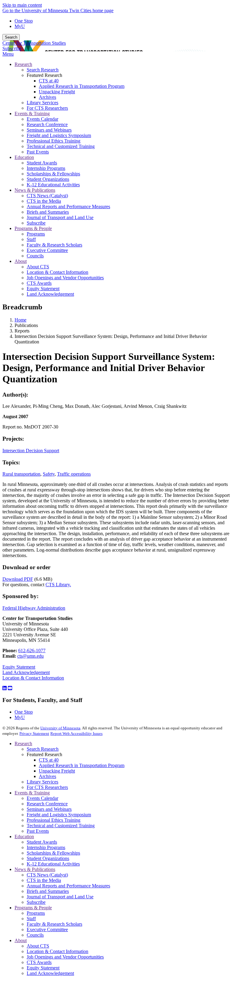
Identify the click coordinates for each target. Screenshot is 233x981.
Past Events (38, 831)
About (21, 940)
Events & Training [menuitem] (32, 113)
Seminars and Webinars (49, 809)
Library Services (42, 781)
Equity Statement (18, 666)
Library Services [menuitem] (42, 102)
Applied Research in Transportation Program (81, 765)
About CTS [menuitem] (38, 266)
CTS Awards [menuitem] (39, 283)
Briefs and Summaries (48, 891)
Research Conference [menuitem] (47, 124)
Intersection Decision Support (30, 450)
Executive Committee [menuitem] (47, 250)
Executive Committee (47, 929)
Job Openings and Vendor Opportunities (65, 956)
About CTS (38, 945)
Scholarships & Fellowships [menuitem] (53, 173)
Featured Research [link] (44, 75)
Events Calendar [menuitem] (42, 119)
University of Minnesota (60, 728)
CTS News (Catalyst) (47, 874)
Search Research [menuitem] (43, 69)
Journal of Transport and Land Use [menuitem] (60, 217)
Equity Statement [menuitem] (43, 288)
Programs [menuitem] (36, 233)
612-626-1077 (32, 650)
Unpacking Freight (57, 770)
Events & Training (32, 792)
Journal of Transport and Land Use (60, 896)
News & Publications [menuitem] (35, 190)
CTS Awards (39, 962)
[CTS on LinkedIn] (4, 688)
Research (23, 743)
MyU (20, 26)
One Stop (24, 20)
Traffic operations (74, 474)
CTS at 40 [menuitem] (49, 80)
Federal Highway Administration (33, 608)
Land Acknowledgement (26, 672)
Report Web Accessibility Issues (76, 733)
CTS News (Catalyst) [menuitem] (47, 195)
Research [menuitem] (23, 64)
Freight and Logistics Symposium (59, 814)
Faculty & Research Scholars (54, 924)
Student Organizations (48, 858)
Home (20, 319)
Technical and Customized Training (61, 825)
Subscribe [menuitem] (36, 222)
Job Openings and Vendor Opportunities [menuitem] (65, 277)
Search (11, 37)
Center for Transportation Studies (34, 43)
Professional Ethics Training (53, 820)
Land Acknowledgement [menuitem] (50, 294)
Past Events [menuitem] (38, 151)
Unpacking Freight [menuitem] (57, 91)
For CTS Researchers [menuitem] (47, 108)
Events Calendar (42, 798)
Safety (49, 474)
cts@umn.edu (30, 656)
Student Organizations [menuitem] (48, 179)
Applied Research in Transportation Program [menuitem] (81, 86)
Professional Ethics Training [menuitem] (53, 140)
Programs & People (33, 907)
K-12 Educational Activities (53, 863)
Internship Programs (46, 847)
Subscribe (11, 48)
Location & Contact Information (33, 677)
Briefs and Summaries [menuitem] (48, 212)
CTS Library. (58, 584)
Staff (31, 918)
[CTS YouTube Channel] (10, 688)
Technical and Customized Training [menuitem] (61, 146)
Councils (35, 935)
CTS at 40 (49, 759)
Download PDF (17, 579)
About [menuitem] (21, 261)
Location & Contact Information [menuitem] (57, 272)
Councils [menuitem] (35, 255)
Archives (47, 776)
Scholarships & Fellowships (53, 852)
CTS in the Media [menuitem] (44, 201)
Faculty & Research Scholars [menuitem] (54, 244)
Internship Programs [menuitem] (46, 168)
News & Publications (35, 869)
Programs (36, 913)
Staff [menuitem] (31, 239)
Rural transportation (21, 474)
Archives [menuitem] (47, 97)
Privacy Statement (34, 733)
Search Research (43, 749)
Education (24, 836)
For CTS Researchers (47, 787)
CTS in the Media (44, 880)
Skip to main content (22, 5)
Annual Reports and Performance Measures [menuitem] (68, 206)
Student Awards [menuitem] (42, 162)
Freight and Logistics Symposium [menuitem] (59, 135)
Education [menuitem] (24, 157)
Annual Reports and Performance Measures (68, 885)
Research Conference (47, 803)
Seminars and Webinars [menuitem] (49, 130)
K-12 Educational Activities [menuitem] (53, 184)
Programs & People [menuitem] (33, 228)
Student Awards (42, 842)
